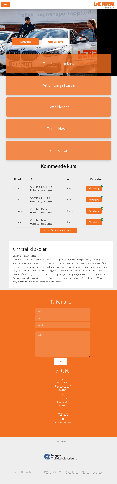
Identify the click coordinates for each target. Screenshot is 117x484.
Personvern (97, 472)
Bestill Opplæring (55, 41)
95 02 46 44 (63, 414)
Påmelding (95, 188)
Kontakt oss (25, 41)
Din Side (85, 472)
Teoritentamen (72, 472)
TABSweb (47, 472)
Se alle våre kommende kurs (57, 230)
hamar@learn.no (63, 422)
